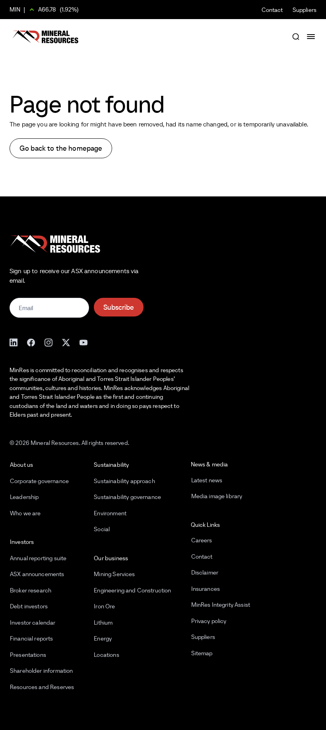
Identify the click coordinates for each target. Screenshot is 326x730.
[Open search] (296, 36)
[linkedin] (13, 342)
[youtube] (83, 342)
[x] (66, 342)
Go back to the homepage (60, 148)
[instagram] (48, 342)
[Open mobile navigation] (311, 36)
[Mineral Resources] (45, 37)
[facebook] (31, 342)
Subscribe (118, 307)
